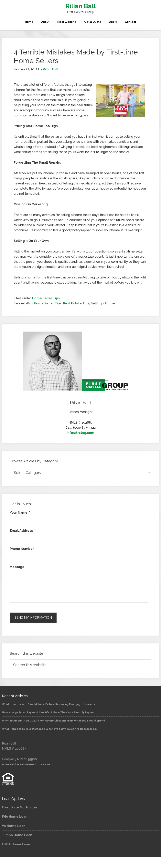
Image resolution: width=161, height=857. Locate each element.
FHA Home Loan (14, 816)
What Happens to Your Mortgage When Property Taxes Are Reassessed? (49, 728)
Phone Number (22, 549)
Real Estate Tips (76, 303)
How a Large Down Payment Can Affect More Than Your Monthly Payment (49, 712)
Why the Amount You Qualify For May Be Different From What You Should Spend (53, 720)
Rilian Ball (81, 6)
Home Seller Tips (46, 298)
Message (17, 567)
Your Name (20, 512)
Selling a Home (103, 303)
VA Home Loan (13, 826)
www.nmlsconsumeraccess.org (27, 764)
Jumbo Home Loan (17, 835)
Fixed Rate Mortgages (20, 807)
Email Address (23, 531)
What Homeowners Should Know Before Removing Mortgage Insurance (49, 704)
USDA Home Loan (16, 844)
